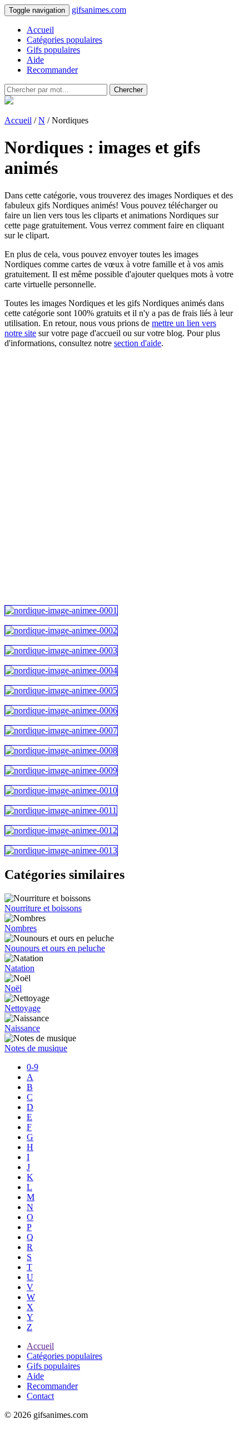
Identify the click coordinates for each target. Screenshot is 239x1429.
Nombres (20, 928)
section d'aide (137, 343)
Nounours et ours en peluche (54, 948)
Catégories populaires (64, 39)
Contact (40, 1396)
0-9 (32, 1067)
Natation (19, 968)
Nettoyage (22, 1008)
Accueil (40, 29)
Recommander (52, 69)
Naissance (22, 1028)
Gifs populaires (53, 49)
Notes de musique (35, 1048)
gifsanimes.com (99, 9)
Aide (35, 59)
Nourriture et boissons (43, 908)
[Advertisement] (119, 476)
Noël (13, 988)
